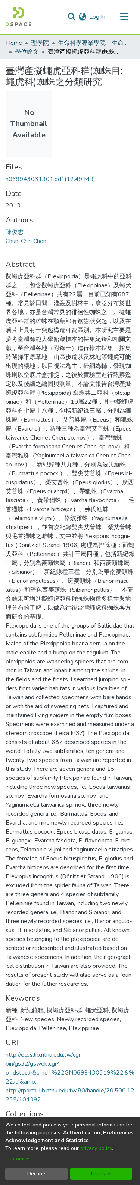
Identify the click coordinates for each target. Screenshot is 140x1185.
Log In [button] (97, 17)
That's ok (101, 1173)
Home (14, 43)
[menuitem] (82, 16)
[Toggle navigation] (123, 17)
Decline (36, 1173)
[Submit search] (71, 16)
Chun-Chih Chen (26, 241)
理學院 (40, 43)
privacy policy (96, 1148)
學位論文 (27, 52)
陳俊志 (15, 232)
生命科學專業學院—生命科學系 (95, 43)
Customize (17, 1158)
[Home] (18, 16)
